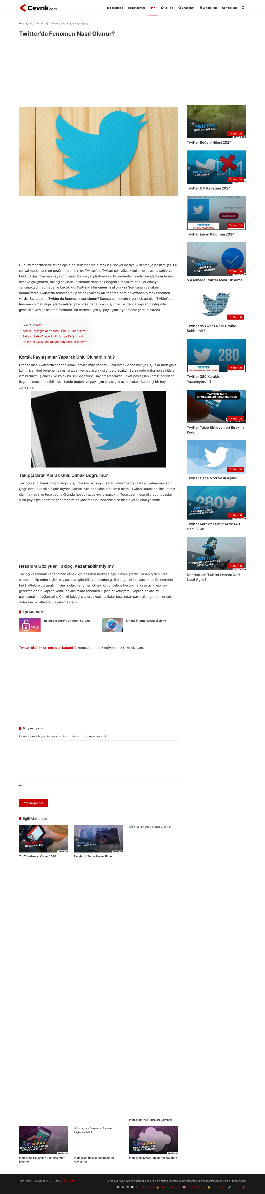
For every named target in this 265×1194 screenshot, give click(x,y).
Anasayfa (27, 23)
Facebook (116, 7)
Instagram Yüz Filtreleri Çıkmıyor (150, 1119)
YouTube (231, 7)
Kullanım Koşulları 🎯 (173, 1187)
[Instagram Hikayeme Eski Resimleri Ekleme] (43, 1140)
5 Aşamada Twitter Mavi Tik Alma (214, 280)
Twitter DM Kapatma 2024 (209, 188)
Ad (21, 785)
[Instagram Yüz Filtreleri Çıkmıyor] (153, 970)
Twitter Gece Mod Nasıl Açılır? (212, 478)
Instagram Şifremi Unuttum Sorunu (66, 620)
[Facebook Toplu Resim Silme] (98, 838)
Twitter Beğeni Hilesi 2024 (209, 142)
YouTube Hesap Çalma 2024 (37, 856)
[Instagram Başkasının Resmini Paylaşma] (98, 1140)
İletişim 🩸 (239, 1187)
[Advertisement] (98, 73)
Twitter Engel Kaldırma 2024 (211, 234)
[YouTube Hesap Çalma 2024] (43, 838)
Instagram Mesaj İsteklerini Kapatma (153, 1157)
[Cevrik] (38, 8)
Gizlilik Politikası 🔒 (199, 1187)
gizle (38, 324)
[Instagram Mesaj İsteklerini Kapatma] (153, 1140)
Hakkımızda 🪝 (150, 1187)
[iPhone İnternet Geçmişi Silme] (112, 625)
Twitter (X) (41, 23)
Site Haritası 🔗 (221, 1187)
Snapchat (187, 7)
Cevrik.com (68, 1180)
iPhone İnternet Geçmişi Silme (146, 620)
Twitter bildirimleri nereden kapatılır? (48, 648)
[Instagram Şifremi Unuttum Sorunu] (30, 625)
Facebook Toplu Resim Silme (93, 856)
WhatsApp (209, 7)
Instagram (138, 7)
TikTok (168, 7)
